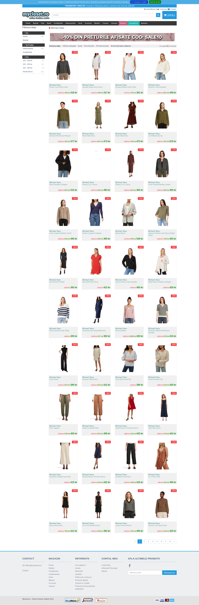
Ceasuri (105, 23)
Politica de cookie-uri (83, 577)
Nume (80, 46)
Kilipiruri (123, 23)
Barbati (35, 23)
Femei (28, 23)
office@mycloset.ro (33, 565)
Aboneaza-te (169, 572)
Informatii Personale (109, 568)
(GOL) (171, 15)
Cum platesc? (80, 565)
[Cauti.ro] (87, 600)
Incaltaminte (58, 23)
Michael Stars (57, 28)
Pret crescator (89, 46)
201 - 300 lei (33, 61)
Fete (42, 23)
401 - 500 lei (33, 68)
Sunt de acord (155, 2)
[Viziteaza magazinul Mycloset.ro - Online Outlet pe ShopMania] (72, 600)
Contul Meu (106, 565)
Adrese (104, 571)
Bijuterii (97, 23)
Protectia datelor (81, 580)
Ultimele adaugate (69, 46)
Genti (80, 23)
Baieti (49, 23)
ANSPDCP (79, 589)
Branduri (144, 23)
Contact (25, 571)
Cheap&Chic (133, 23)
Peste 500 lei (33, 72)
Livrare (77, 568)
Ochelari (114, 23)
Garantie (78, 574)
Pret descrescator (102, 46)
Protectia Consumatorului (85, 586)
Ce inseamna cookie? (139, 2)
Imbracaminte (71, 23)
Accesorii (88, 23)
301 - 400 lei (33, 64)
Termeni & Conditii (82, 583)
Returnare (79, 571)
